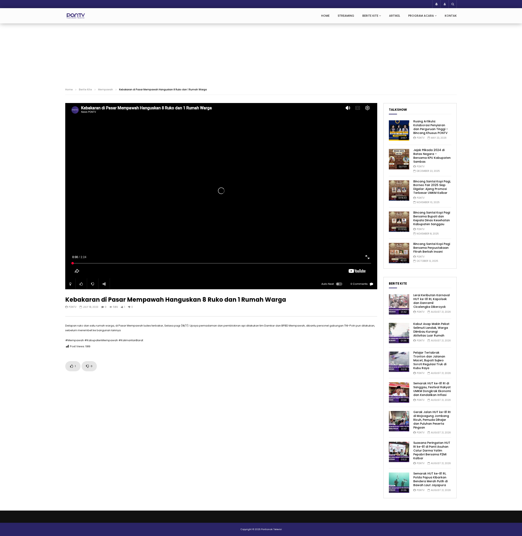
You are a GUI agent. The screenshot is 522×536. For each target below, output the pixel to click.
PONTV (72, 307)
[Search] (453, 4)
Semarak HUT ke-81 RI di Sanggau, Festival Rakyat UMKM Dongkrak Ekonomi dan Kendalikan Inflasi (432, 389)
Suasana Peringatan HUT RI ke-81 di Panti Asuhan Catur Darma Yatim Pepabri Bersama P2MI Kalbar (431, 450)
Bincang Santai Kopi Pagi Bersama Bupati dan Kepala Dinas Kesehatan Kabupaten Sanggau (431, 218)
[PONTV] (76, 16)
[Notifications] (436, 4)
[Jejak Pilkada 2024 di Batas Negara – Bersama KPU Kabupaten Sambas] (399, 159)
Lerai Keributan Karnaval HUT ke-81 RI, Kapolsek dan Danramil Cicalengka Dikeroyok (431, 301)
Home (325, 16)
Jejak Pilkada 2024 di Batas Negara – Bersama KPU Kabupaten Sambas (432, 156)
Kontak (451, 16)
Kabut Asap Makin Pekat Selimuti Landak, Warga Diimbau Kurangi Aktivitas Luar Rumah (431, 330)
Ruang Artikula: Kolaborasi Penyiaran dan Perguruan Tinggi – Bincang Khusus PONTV (430, 127)
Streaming (346, 16)
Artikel (394, 16)
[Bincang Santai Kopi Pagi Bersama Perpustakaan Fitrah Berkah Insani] (399, 253)
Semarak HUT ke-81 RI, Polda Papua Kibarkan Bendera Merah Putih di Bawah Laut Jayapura (430, 479)
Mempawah (105, 89)
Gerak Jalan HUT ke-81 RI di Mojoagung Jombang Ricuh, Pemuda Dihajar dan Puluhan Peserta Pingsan (432, 420)
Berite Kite (370, 16)
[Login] (444, 4)
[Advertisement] (261, 53)
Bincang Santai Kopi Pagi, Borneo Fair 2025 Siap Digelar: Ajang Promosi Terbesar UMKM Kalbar (432, 187)
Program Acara (421, 16)
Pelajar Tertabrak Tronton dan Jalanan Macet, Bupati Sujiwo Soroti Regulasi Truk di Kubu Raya (429, 360)
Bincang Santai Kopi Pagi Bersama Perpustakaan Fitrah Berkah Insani (431, 248)
